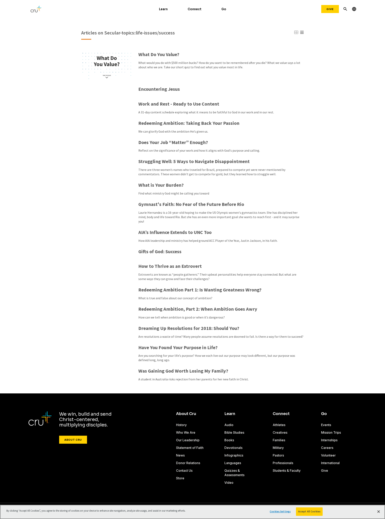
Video (228, 483)
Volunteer (328, 455)
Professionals (283, 463)
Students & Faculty (287, 471)
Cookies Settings (280, 511)
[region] (192, 512)
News (180, 455)
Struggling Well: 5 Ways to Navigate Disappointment (194, 161)
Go (223, 9)
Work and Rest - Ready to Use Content (178, 104)
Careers (327, 448)
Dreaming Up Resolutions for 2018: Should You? (188, 328)
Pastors (278, 455)
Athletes (279, 425)
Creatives (280, 432)
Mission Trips (331, 432)
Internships (329, 440)
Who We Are (185, 432)
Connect (194, 9)
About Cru (73, 439)
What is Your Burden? (161, 185)
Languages (232, 463)
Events (326, 425)
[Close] (378, 511)
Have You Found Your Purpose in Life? (178, 348)
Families (279, 440)
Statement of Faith (190, 448)
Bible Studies (234, 432)
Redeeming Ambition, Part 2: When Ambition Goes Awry (197, 309)
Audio (228, 425)
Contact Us (184, 471)
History (181, 425)
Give (330, 9)
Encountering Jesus (159, 89)
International (330, 463)
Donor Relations (188, 463)
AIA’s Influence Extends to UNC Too (175, 232)
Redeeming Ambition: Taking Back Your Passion (188, 123)
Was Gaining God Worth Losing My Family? (183, 371)
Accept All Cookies (309, 511)
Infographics (233, 455)
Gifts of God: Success (159, 252)
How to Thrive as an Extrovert (170, 266)
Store (180, 478)
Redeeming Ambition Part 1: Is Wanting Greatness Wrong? (199, 290)
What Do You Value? (158, 54)
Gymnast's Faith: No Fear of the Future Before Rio (191, 204)
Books (229, 440)
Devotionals (233, 448)
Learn (163, 9)
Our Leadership (188, 440)
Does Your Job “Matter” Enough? (173, 142)
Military (278, 448)
